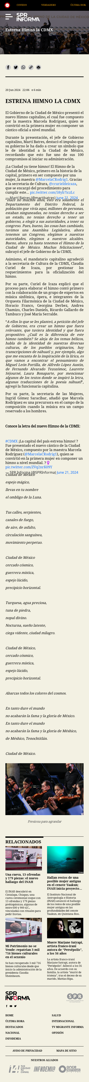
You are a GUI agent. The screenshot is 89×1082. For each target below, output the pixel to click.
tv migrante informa (68, 1027)
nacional (12, 1033)
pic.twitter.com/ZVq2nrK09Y (28, 467)
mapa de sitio (66, 1050)
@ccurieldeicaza (62, 183)
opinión (58, 1033)
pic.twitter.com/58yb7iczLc (52, 192)
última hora (14, 1021)
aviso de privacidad (27, 1050)
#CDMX (11, 441)
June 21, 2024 (67, 472)
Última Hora (54, 4)
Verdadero (24, 4)
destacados (14, 1027)
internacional (63, 1021)
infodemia (13, 1038)
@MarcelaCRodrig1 (52, 179)
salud (56, 1015)
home (9, 1015)
